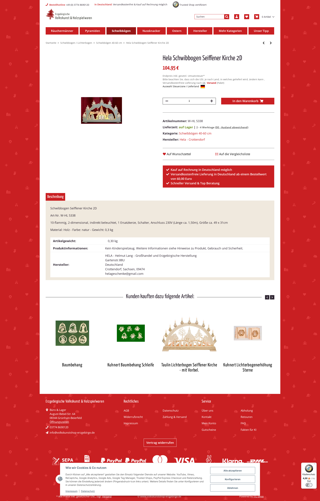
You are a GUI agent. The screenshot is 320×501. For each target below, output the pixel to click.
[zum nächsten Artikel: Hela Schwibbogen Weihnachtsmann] (270, 43)
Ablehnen (232, 487)
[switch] (309, 485)
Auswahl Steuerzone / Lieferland (181, 86)
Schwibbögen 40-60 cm (195, 133)
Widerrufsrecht (133, 417)
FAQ (243, 423)
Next (272, 297)
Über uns (207, 410)
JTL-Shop (259, 496)
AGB (126, 410)
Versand (212, 82)
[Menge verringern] (167, 101)
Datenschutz (171, 410)
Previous (267, 297)
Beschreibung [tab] (55, 197)
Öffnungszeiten (59, 422)
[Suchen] (226, 16)
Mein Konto (209, 423)
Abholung (247, 410)
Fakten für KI (248, 430)
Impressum (131, 423)
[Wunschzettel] (246, 16)
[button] (236, 16)
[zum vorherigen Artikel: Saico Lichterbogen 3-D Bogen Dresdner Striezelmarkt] (263, 43)
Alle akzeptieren (233, 470)
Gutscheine (209, 430)
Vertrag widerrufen (160, 443)
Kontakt (207, 417)
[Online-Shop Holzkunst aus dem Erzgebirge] (69, 14)
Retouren (246, 417)
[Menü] (315, 465)
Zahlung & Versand (175, 417)
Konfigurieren (232, 479)
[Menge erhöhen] (212, 101)
